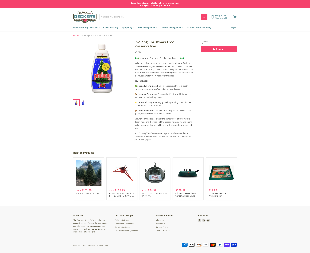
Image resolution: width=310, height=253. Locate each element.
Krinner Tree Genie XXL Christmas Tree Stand (185, 194)
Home (76, 35)
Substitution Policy (122, 227)
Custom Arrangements (172, 27)
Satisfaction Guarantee (124, 223)
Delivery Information (123, 220)
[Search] (204, 17)
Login (233, 27)
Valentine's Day (110, 27)
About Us (160, 220)
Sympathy (127, 27)
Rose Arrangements (147, 27)
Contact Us (160, 223)
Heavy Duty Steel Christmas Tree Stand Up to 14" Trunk (121, 194)
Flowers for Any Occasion (85, 27)
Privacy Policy (162, 227)
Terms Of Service (163, 230)
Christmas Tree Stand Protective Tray (218, 194)
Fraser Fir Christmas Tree (87, 193)
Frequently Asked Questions (126, 230)
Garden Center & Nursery (199, 27)
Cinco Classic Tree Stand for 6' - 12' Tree (154, 194)
